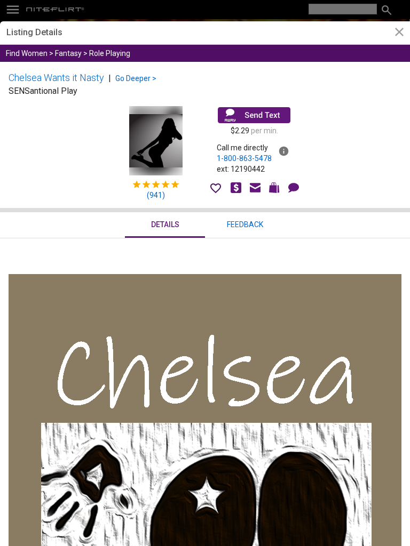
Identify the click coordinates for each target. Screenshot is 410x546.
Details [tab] (165, 224)
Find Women (27, 53)
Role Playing (109, 53)
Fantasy (68, 53)
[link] (399, 33)
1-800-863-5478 (244, 158)
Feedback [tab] (245, 224)
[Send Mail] (254, 115)
